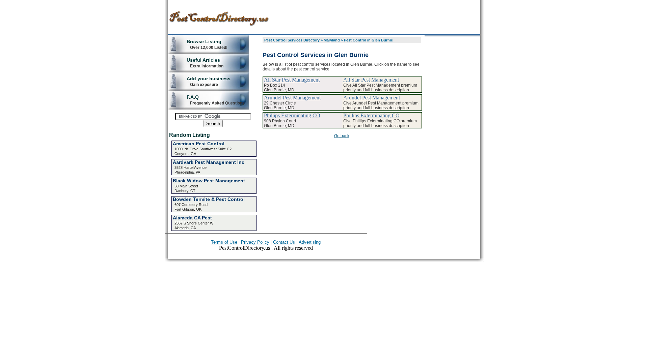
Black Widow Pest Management (209, 180)
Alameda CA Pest (192, 217)
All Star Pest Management (292, 80)
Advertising (310, 242)
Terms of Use (224, 242)
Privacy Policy (255, 242)
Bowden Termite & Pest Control (209, 199)
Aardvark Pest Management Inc (208, 162)
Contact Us (284, 242)
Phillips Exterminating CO (292, 115)
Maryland (332, 40)
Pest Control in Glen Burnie (368, 40)
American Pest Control (198, 143)
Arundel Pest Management (292, 97)
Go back (341, 135)
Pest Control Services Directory (292, 40)
